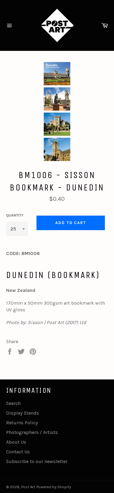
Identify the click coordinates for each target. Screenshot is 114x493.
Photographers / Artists (32, 432)
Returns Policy (22, 422)
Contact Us (18, 452)
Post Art (28, 487)
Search (13, 403)
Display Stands (22, 413)
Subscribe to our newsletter (36, 461)
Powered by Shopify (53, 487)
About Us (16, 442)
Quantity (14, 215)
